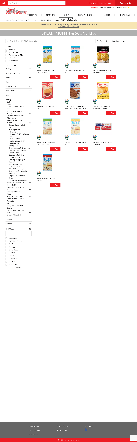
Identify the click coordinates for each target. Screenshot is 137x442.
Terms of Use (62, 430)
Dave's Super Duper (107, 7)
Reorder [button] (94, 7)
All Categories (11, 65)
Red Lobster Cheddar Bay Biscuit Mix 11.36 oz (102, 71)
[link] (86, 429)
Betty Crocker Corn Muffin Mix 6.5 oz (47, 107)
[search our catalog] (10, 3)
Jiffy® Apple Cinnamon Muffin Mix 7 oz (46, 143)
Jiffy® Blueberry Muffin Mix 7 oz (46, 179)
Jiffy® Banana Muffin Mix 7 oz (75, 143)
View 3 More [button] (18, 267)
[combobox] (4, 3)
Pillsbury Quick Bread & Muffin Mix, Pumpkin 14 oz (75, 107)
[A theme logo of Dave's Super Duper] (16, 13)
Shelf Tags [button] (10, 229)
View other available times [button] (68, 27)
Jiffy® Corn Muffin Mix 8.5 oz (75, 71)
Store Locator (34, 430)
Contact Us (33, 434)
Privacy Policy (62, 426)
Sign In (91, 3)
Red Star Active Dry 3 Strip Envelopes (102, 143)
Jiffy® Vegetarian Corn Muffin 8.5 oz (45, 71)
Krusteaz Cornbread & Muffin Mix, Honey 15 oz (102, 107)
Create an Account (104, 3)
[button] (29, 69)
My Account (34, 426)
